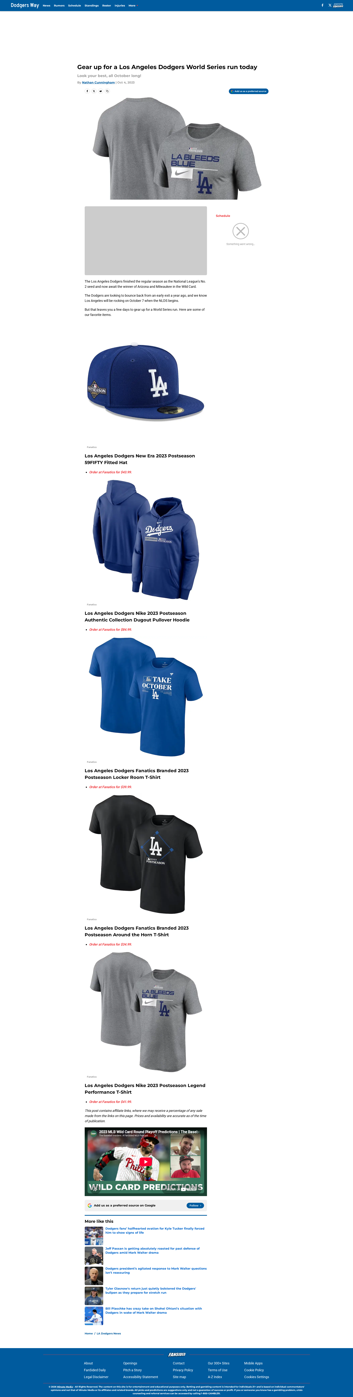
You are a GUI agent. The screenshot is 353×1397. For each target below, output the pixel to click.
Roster (106, 5)
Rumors (59, 5)
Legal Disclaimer (96, 1377)
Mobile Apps (253, 1363)
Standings (92, 5)
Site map (179, 1377)
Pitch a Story (132, 1370)
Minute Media (65, 1386)
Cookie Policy (254, 1370)
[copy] (107, 91)
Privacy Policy (183, 1370)
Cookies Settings (256, 1377)
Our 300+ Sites (218, 1363)
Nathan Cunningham (98, 82)
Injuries (120, 5)
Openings (130, 1363)
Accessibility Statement (140, 1377)
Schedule (74, 5)
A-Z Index (215, 1377)
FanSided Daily (95, 1370)
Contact (179, 1363)
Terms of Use (218, 1370)
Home (89, 1333)
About (88, 1363)
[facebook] (322, 5)
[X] (330, 5)
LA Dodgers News (109, 1333)
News (46, 5)
